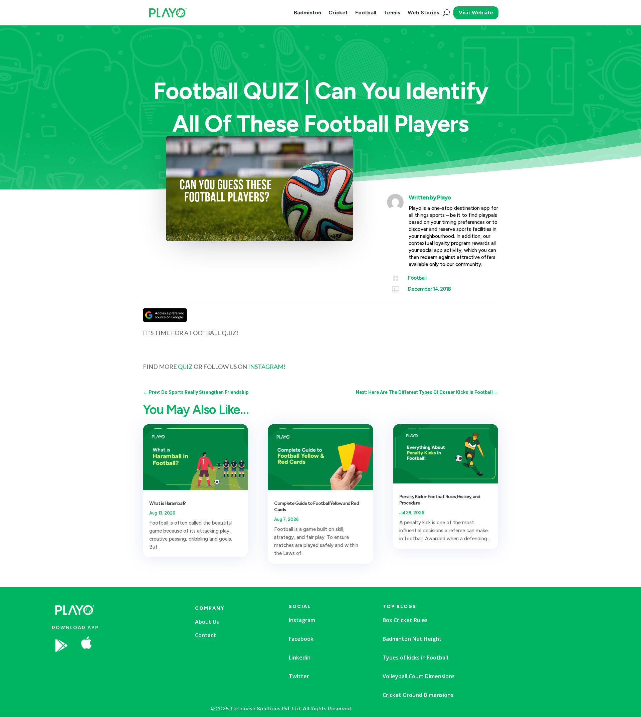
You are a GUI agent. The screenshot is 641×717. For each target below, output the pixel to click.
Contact (205, 635)
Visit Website (476, 12)
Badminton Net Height (412, 638)
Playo (444, 197)
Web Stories (423, 12)
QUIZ (185, 366)
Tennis (392, 12)
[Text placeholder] (138, 665)
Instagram (302, 620)
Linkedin (299, 657)
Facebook (301, 638)
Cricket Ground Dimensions (418, 695)
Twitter (299, 676)
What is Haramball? (167, 503)
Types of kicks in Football (415, 657)
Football (365, 12)
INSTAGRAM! (266, 366)
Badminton (307, 12)
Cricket (338, 12)
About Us (207, 621)
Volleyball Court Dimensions (419, 676)
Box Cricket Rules (405, 620)
